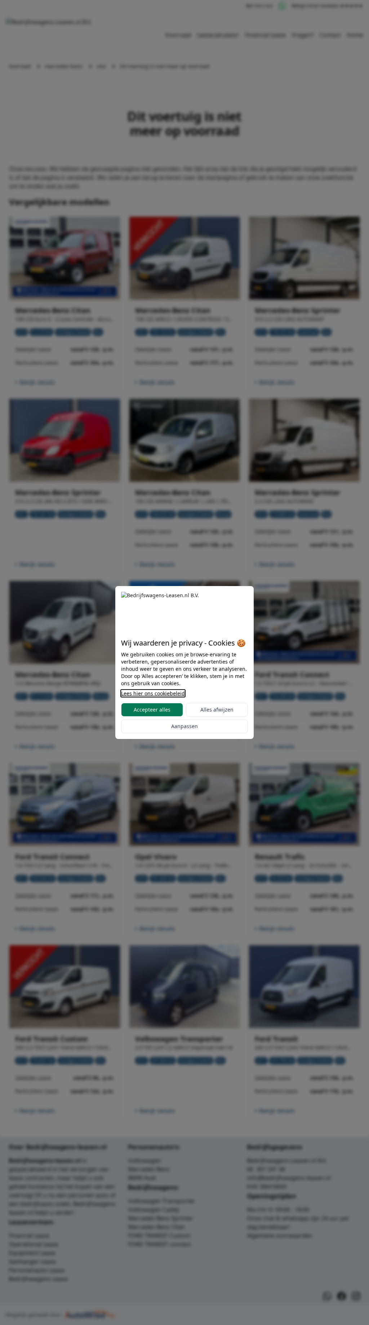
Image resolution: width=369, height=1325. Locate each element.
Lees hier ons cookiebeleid (153, 693)
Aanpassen (184, 726)
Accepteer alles (152, 709)
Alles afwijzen (217, 709)
